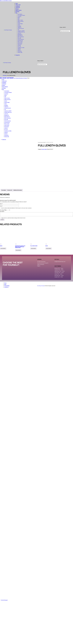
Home (4, 75)
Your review (2, 211)
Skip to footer (9, 0)
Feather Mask (42, 142)
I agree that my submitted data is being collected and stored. (13, 217)
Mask (1, 245)
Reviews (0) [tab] (9, 190)
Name (1, 203)
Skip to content (3, 0)
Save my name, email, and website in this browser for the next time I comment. (16, 208)
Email (1, 206)
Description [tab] (3, 190)
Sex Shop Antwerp (41, 285)
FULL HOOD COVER (33, 245)
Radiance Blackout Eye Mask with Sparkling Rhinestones (20, 246)
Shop (6, 75)
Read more (3, 248)
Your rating (2, 210)
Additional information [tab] (17, 190)
